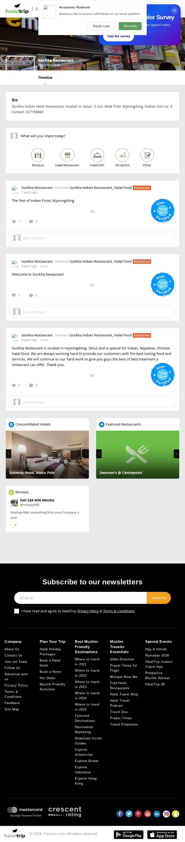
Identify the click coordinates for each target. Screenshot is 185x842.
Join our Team (16, 661)
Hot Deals (48, 678)
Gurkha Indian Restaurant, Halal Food (101, 187)
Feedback (12, 703)
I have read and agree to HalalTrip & (78, 611)
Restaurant (142, 188)
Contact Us (14, 655)
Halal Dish (97, 165)
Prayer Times (121, 718)
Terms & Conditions (119, 611)
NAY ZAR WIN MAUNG (37, 500)
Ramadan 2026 (157, 655)
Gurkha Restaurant (37, 187)
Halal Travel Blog (124, 694)
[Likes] (14, 221)
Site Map (12, 709)
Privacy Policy (88, 611)
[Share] (164, 221)
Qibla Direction (122, 659)
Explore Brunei (87, 761)
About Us (12, 649)
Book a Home (50, 672)
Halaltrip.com (54, 834)
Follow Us (12, 668)
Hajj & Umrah (156, 649)
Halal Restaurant (67, 165)
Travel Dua (119, 712)
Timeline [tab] (45, 77)
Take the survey (118, 36)
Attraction (122, 165)
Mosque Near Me (123, 677)
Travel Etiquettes (124, 724)
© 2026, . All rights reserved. (64, 834)
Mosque (38, 165)
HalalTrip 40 (155, 684)
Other (147, 165)
